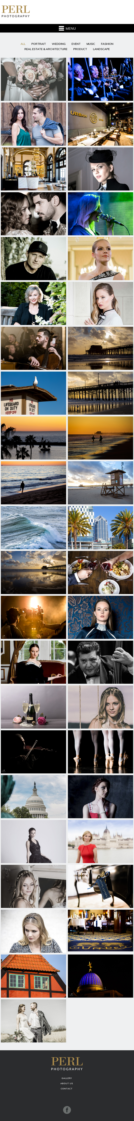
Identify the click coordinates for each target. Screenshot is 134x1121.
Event (76, 44)
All (23, 44)
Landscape (101, 49)
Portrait (38, 44)
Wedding (59, 44)
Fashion (107, 44)
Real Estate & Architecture (45, 49)
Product (80, 49)
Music (91, 44)
